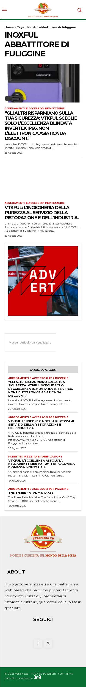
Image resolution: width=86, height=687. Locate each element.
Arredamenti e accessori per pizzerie (35, 108)
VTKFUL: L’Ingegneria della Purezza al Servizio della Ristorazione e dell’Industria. (41, 212)
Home (9, 27)
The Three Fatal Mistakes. (31, 492)
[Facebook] (38, 644)
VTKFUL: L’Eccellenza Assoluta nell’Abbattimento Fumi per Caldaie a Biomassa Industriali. (41, 464)
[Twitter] (48, 644)
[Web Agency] (37, 678)
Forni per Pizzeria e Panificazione (35, 456)
